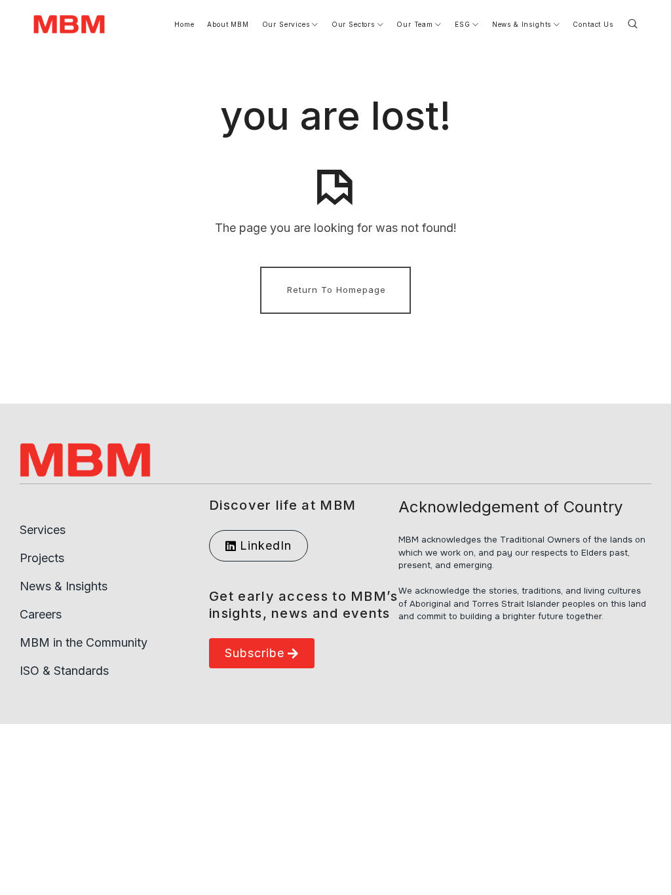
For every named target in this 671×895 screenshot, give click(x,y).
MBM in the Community (83, 642)
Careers (41, 614)
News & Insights (63, 586)
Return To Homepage (336, 289)
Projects (42, 558)
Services (43, 530)
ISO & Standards (64, 670)
